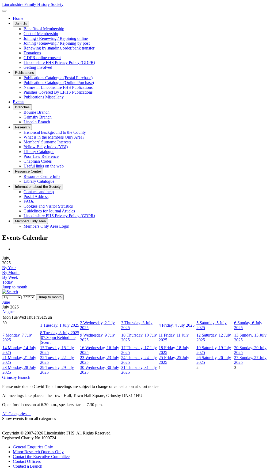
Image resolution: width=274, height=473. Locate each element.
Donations (32, 53)
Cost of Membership (41, 33)
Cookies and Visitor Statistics (48, 206)
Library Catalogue (39, 151)
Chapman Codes (38, 161)
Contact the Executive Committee (41, 456)
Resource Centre (28, 171)
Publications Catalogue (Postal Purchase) (58, 77)
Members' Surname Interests (47, 142)
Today (7, 282)
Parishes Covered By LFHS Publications (58, 92)
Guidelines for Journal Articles (49, 211)
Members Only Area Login (46, 226)
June (6, 302)
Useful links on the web (44, 166)
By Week (10, 277)
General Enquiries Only (33, 447)
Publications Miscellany (44, 97)
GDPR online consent (42, 57)
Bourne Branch (37, 112)
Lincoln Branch (37, 122)
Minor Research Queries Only (38, 451)
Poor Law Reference (41, 156)
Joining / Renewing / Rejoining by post (57, 43)
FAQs (29, 201)
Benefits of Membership (44, 28)
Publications (24, 73)
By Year (9, 267)
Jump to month (14, 287)
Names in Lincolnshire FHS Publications (58, 87)
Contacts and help (39, 191)
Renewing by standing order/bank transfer (59, 48)
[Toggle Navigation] (4, 11)
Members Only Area (30, 221)
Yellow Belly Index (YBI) (46, 146)
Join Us (21, 24)
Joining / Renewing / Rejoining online (56, 38)
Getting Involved (38, 67)
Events (18, 102)
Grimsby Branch (38, 117)
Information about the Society (38, 187)
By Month (11, 272)
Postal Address (36, 196)
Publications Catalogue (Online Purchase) (59, 82)
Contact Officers (27, 461)
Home (18, 18)
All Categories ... (16, 413)
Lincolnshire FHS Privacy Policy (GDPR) (59, 62)
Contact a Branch (27, 466)
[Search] (10, 291)
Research (22, 127)
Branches (22, 107)
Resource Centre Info (42, 176)
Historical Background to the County (55, 132)
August (8, 312)
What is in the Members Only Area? (54, 137)
